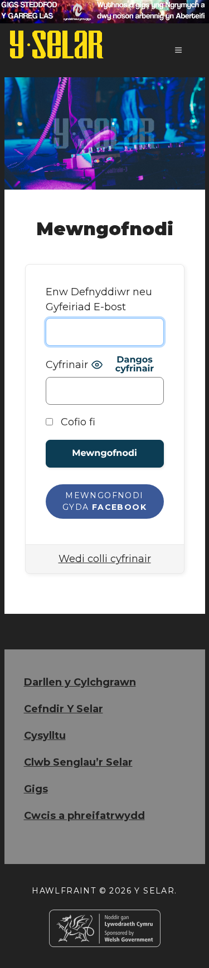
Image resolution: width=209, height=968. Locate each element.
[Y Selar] (57, 44)
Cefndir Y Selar (63, 709)
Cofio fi (76, 422)
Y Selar (154, 891)
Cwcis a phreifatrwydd (84, 816)
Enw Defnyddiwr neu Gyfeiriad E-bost (99, 299)
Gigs (36, 789)
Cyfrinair (67, 365)
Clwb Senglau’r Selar (78, 762)
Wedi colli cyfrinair (105, 559)
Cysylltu (45, 735)
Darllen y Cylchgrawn (80, 682)
